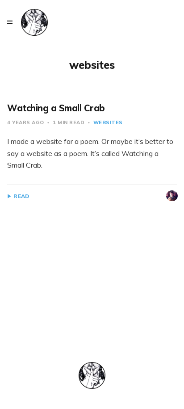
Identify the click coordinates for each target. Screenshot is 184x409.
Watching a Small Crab (56, 108)
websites (108, 122)
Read (21, 196)
